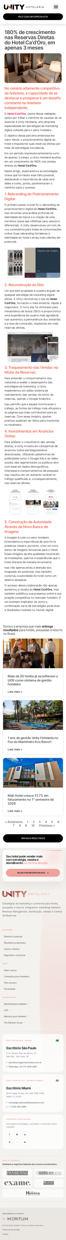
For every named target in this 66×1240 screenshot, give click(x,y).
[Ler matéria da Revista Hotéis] (33, 1193)
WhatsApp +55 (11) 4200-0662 (23, 1066)
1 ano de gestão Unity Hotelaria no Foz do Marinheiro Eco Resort (33, 740)
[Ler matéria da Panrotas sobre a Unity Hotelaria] (17, 1173)
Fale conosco (10, 982)
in (25, 1142)
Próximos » (47, 825)
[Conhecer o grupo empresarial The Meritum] (15, 1219)
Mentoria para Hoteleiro (16, 1016)
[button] (56, 6)
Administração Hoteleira (16, 1004)
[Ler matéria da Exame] (17, 1183)
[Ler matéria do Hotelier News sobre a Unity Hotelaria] (49, 1173)
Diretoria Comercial (13, 936)
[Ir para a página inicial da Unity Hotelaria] (26, 894)
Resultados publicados (15, 942)
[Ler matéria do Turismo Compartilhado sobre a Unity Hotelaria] (49, 1183)
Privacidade (9, 989)
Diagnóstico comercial (14, 955)
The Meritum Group (14, 1022)
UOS (7, 1010)
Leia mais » (15, 691)
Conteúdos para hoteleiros (16, 976)
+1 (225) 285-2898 (17, 1106)
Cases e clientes (11, 949)
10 (33, 825)
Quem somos (10, 970)
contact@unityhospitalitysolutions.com (26, 1102)
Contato (5, 1234)
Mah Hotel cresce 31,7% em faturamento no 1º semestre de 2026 (31, 800)
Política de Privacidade (11, 1230)
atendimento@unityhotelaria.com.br (25, 1062)
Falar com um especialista (33, 873)
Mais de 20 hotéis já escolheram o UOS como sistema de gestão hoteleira (33, 680)
